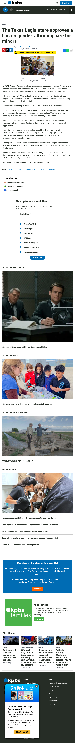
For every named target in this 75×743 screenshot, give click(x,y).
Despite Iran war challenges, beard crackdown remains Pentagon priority (30, 538)
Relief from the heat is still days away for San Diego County (25, 531)
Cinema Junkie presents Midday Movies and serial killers (24, 347)
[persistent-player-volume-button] (11, 10)
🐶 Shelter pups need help (14, 182)
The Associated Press (25, 47)
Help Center (52, 704)
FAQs (50, 693)
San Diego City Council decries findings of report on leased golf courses (30, 525)
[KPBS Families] (18, 612)
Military (5, 647)
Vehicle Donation (29, 738)
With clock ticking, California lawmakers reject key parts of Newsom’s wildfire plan (63, 657)
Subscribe (37, 258)
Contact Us (52, 690)
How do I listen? (53, 697)
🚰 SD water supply (11, 190)
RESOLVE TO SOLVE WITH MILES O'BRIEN (18, 461)
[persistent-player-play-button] (5, 9)
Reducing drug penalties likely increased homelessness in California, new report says (46, 656)
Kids (42, 169)
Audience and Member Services (58, 683)
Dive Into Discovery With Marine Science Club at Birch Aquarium (27, 404)
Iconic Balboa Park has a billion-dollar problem (20, 545)
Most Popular (8, 469)
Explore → (39, 619)
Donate (37, 589)
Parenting (52, 169)
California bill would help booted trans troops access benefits (9, 655)
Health (4, 24)
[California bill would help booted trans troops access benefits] (11, 640)
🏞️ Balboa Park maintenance (15, 186)
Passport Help (53, 700)
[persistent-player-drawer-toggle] (72, 10)
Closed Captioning (54, 686)
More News (8, 633)
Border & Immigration (27, 647)
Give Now (66, 3)
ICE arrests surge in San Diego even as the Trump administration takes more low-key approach (28, 657)
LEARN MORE (22, 732)
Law (20, 169)
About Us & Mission (30, 683)
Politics (40, 647)
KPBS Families (41, 604)
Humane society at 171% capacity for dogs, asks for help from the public (30, 518)
